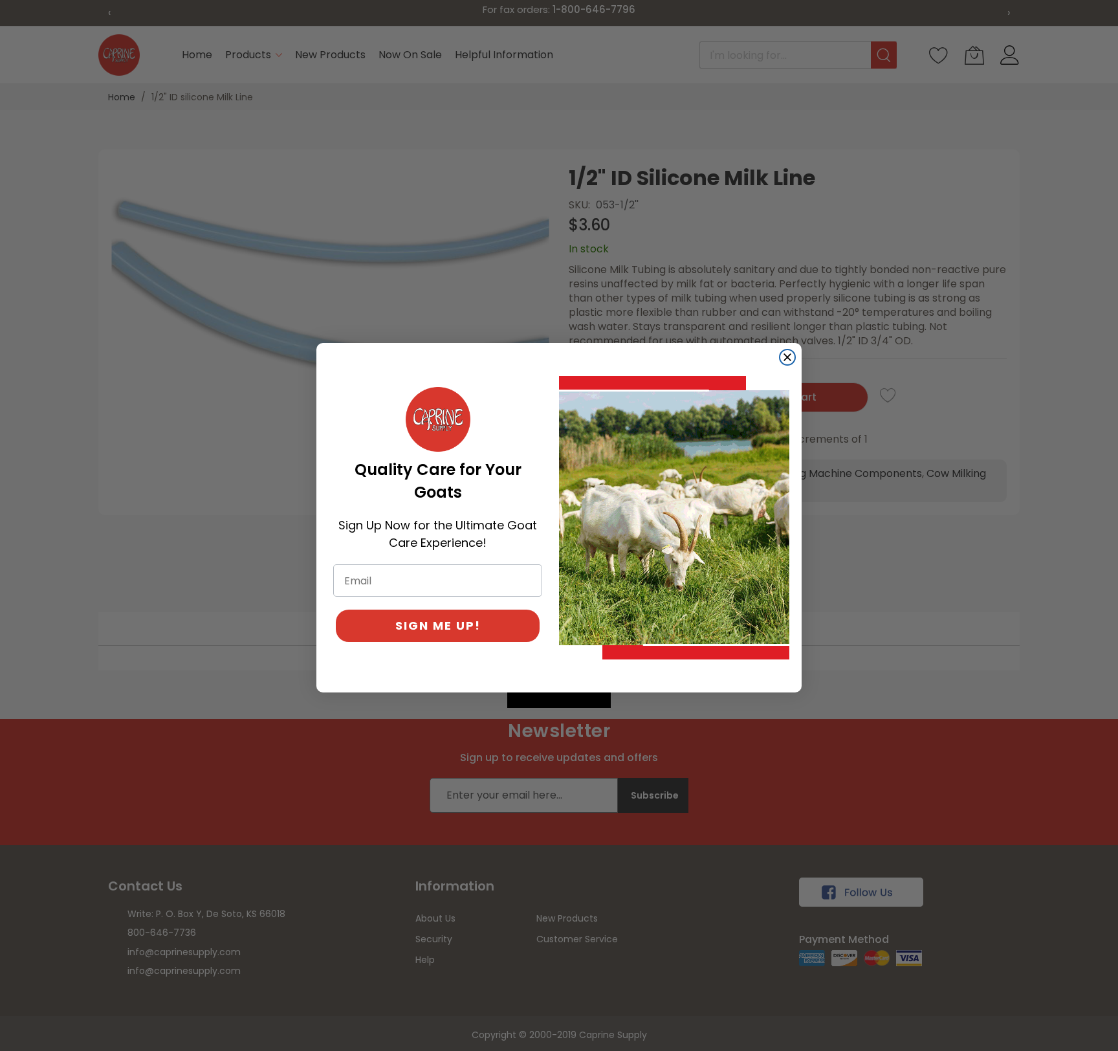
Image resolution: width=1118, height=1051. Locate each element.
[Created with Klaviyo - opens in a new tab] (559, 700)
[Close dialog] (787, 357)
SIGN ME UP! (438, 625)
